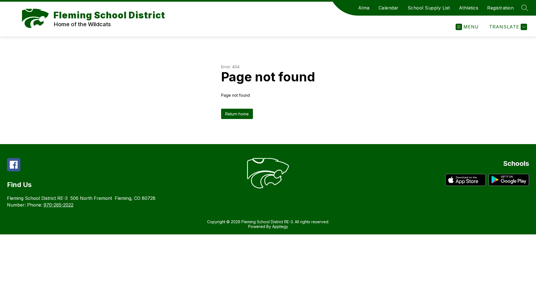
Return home (237, 113)
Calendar (389, 8)
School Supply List (429, 8)
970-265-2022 (58, 205)
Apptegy (280, 226)
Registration (500, 8)
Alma (364, 8)
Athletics (468, 8)
